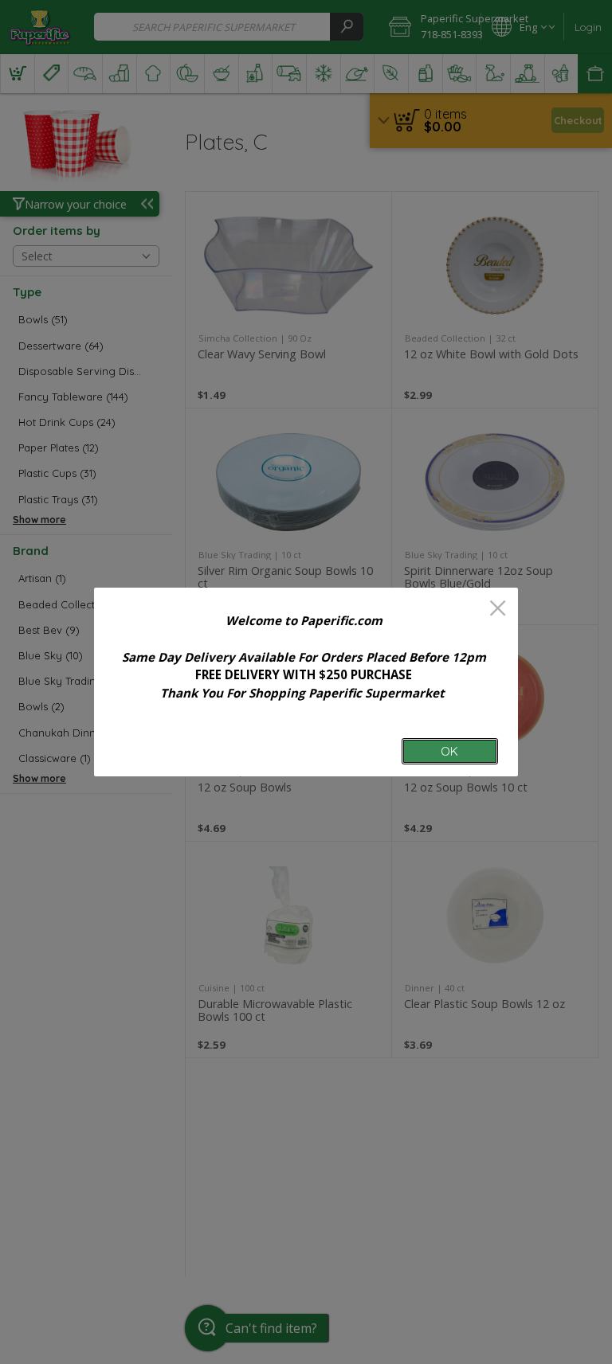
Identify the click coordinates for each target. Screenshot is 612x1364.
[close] (497, 609)
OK (449, 751)
